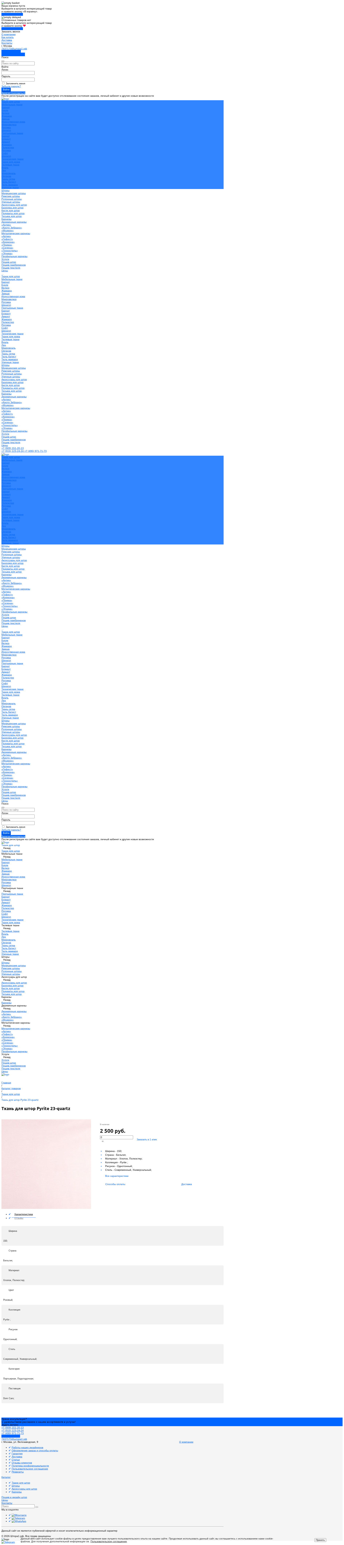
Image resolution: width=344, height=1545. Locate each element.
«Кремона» (8, 242)
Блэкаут (6, 138)
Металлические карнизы (15, 233)
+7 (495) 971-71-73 (35, 451)
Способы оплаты (115, 1184)
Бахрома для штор (12, 207)
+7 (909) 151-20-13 (12, 448)
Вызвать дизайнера (13, 54)
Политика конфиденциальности (30, 1465)
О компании (8, 34)
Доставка (6, 40)
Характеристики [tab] (23, 1214)
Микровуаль (8, 173)
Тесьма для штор (11, 216)
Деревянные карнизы (14, 222)
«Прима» (6, 244)
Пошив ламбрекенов (13, 264)
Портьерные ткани (12, 133)
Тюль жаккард (9, 184)
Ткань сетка (8, 179)
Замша (5, 118)
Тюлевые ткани (10, 164)
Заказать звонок (11, 51)
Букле (4, 110)
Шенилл (6, 130)
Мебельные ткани (11, 104)
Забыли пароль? (11, 86)
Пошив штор (8, 262)
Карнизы (6, 393)
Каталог (6, 1477)
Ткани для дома (10, 161)
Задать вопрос (9, 1424)
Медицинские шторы (13, 193)
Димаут (5, 141)
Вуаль (4, 167)
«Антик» (6, 224)
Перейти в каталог (12, 14)
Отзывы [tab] (18, 1218)
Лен (3, 170)
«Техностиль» (9, 250)
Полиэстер (7, 147)
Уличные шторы (10, 201)
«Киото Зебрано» (11, 227)
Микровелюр (8, 124)
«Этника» (7, 253)
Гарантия (17, 1453)
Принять (320, 1540)
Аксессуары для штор (14, 379)
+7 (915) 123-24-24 (12, 451)
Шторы (5, 365)
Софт (4, 153)
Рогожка (6, 127)
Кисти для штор (10, 210)
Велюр (5, 113)
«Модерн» (7, 230)
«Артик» (6, 236)
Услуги (5, 433)
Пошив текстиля (10, 267)
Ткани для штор (10, 276)
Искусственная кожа (13, 121)
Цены (4, 445)
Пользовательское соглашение (30, 1468)
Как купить (7, 37)
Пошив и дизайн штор (14, 1497)
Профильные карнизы (14, 256)
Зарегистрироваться (13, 92)
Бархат (5, 107)
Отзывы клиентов (22, 1462)
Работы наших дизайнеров (27, 1447)
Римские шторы (10, 196)
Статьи (16, 1459)
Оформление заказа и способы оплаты (35, 1450)
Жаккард (6, 116)
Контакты (6, 43)
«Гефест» (7, 239)
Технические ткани (12, 159)
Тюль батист (8, 181)
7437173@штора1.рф (14, 48)
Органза (6, 176)
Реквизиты (18, 1471)
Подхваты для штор (13, 213)
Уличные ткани (10, 187)
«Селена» (7, 247)
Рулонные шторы (11, 199)
